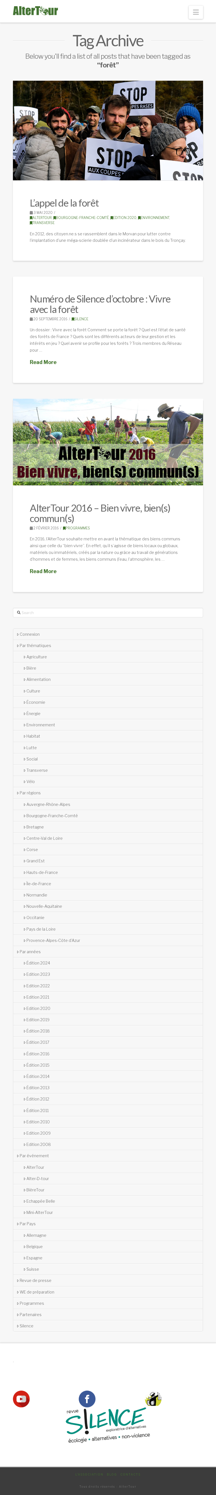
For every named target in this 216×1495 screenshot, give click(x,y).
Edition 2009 (38, 1133)
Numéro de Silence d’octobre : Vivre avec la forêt (100, 304)
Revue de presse (35, 1280)
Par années (30, 951)
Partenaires (31, 1314)
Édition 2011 (37, 1110)
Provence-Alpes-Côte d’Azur (53, 940)
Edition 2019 (38, 1019)
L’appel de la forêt (64, 203)
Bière (31, 668)
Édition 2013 (38, 1087)
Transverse (43, 223)
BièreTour (35, 1189)
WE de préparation (37, 1292)
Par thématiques (35, 645)
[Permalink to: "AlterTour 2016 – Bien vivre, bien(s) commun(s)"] (108, 442)
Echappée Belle (40, 1201)
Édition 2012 (37, 1099)
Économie (35, 702)
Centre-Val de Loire (44, 838)
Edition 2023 (38, 974)
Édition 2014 (38, 1076)
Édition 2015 (38, 1065)
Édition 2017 (37, 1042)
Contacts (130, 1474)
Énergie (33, 713)
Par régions (30, 792)
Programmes (78, 528)
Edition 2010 (38, 1121)
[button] (196, 12)
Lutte (31, 747)
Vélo (30, 781)
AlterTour (42, 218)
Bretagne (35, 827)
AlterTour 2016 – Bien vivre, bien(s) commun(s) (100, 513)
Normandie (36, 895)
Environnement (155, 218)
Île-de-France (38, 883)
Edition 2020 (124, 218)
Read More (43, 362)
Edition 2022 (38, 985)
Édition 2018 (38, 1031)
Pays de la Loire (41, 929)
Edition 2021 (37, 997)
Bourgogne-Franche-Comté (82, 218)
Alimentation (38, 679)
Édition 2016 (38, 1053)
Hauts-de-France (42, 872)
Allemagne (36, 1235)
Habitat (33, 736)
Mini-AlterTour (39, 1212)
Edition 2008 (38, 1144)
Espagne (34, 1257)
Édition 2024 (38, 963)
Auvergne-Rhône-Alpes (48, 804)
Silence (81, 319)
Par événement (34, 1155)
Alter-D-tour (37, 1178)
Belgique (34, 1246)
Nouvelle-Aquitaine (44, 906)
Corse (32, 849)
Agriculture (36, 656)
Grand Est (35, 860)
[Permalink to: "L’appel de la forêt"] (108, 130)
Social (32, 759)
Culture (33, 691)
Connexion (30, 634)
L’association (89, 1474)
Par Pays (28, 1223)
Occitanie (35, 917)
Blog (112, 1474)
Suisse (32, 1269)
